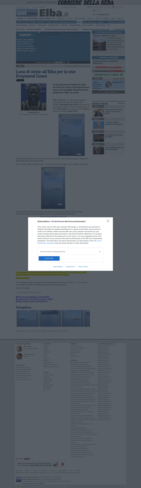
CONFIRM (49, 258)
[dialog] (70, 244)
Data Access (70, 266)
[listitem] (70, 251)
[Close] (109, 222)
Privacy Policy (83, 266)
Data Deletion (58, 266)
